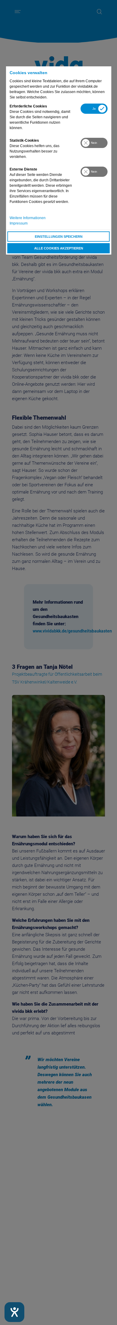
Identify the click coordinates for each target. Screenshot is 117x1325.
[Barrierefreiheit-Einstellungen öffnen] (14, 1312)
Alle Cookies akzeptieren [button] (58, 248)
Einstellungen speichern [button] (58, 236)
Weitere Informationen (28, 218)
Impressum (19, 223)
